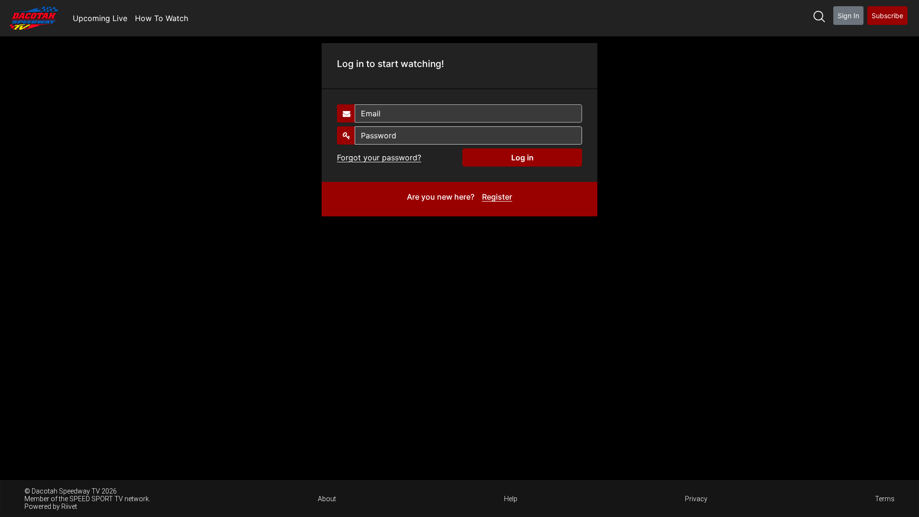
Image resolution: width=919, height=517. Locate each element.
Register (497, 197)
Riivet (69, 506)
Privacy (696, 499)
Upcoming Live (100, 18)
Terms (885, 499)
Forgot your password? (379, 157)
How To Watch (161, 18)
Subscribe (887, 15)
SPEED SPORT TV (96, 499)
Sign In (848, 15)
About (327, 499)
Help (510, 499)
